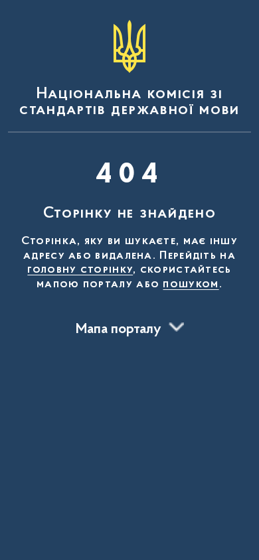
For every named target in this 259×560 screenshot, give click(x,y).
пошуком (190, 285)
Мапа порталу (118, 329)
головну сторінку (80, 270)
